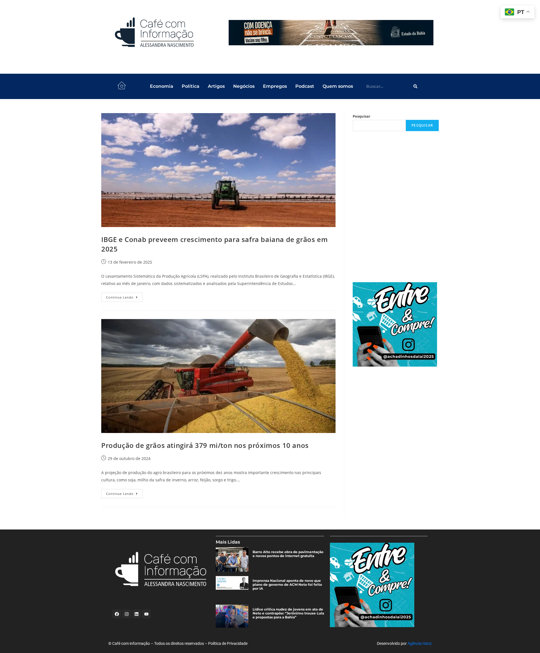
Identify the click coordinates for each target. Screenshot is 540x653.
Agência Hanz (420, 643)
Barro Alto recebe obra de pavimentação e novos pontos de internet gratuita (288, 554)
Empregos (275, 86)
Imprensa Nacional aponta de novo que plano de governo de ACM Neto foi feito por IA (287, 585)
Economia (161, 86)
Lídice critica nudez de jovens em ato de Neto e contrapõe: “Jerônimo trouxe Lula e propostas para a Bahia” (288, 613)
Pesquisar (361, 116)
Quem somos (338, 86)
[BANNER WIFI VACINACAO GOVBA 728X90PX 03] (331, 32)
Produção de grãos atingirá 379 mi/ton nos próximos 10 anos (205, 445)
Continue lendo (124, 296)
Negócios (244, 86)
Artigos (216, 86)
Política (190, 86)
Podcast (304, 86)
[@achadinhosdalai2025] (396, 324)
